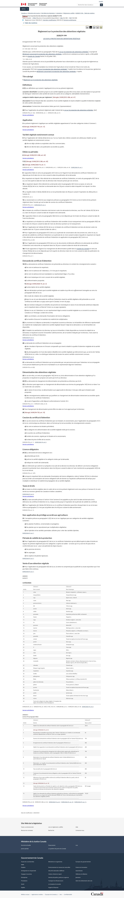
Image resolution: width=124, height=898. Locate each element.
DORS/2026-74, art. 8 (87, 706)
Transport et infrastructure (55, 881)
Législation (59, 13)
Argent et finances (53, 887)
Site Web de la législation (48, 13)
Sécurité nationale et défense (56, 870)
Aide (77, 827)
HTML (34, 18)
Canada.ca (24, 13)
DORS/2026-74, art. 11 (80, 802)
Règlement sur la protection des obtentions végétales (41, 80)
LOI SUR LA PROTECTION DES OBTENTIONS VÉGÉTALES (61, 39)
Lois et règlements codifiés (55, 827)
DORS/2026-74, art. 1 (76, 167)
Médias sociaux (25, 894)
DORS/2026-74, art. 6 (28, 494)
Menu (25, 9)
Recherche (51, 830)
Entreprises (24, 877)
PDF (70, 18)
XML (61, 18)
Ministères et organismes (55, 861)
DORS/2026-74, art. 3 (28, 337)
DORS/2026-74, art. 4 (28, 357)
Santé (22, 884)
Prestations (24, 881)
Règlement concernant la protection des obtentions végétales (42, 54)
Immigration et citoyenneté (28, 870)
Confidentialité (68, 894)
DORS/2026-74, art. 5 (40, 442)
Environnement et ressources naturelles (59, 867)
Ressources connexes (27, 830)
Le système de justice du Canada (57, 848)
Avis (61, 894)
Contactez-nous (80, 830)
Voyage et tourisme (26, 874)
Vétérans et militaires (81, 874)
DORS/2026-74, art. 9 (54, 802)
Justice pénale (25, 848)
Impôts (23, 887)
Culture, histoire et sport (55, 874)
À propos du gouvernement (83, 861)
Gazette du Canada (34, 56)
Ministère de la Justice (34, 13)
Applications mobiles (37, 894)
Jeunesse (78, 877)
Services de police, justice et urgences (58, 877)
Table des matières (31, 23)
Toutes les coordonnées (27, 861)
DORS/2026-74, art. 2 (40, 205)
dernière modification (49, 20)
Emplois (23, 867)
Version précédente (28, 115)
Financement (51, 845)
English (101, 1)
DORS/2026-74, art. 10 (67, 802)
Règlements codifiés (69, 13)
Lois (77, 845)
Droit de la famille (26, 845)
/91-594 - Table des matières (85, 13)
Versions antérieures (70, 20)
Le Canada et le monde (54, 884)
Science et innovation (81, 867)
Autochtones (79, 870)
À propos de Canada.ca (51, 894)
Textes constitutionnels (27, 827)
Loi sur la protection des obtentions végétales (73, 52)
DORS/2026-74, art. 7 (28, 533)
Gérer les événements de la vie (84, 881)
